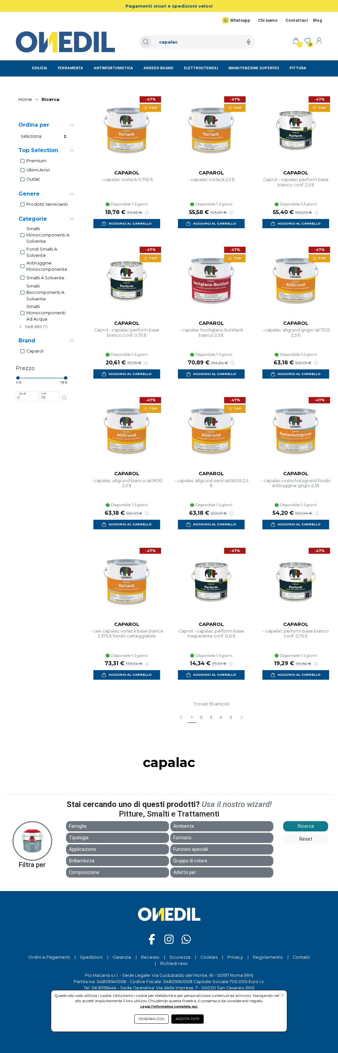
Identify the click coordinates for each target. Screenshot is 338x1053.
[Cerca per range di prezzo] (64, 397)
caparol (34, 351)
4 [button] (221, 717)
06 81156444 (104, 987)
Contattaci (297, 20)
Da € (22, 393)
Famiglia (77, 826)
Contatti (301, 957)
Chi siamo (268, 20)
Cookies (209, 957)
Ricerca (50, 99)
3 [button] (211, 717)
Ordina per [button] (33, 125)
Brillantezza (81, 860)
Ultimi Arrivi (38, 170)
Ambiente (183, 826)
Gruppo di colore (190, 860)
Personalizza (151, 1019)
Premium (36, 160)
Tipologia (78, 837)
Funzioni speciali (190, 849)
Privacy (235, 957)
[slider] (17, 378)
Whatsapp (240, 20)
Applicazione (82, 849)
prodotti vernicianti (47, 204)
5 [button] (231, 717)
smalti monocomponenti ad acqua (45, 313)
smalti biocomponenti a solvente (45, 292)
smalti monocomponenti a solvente (47, 235)
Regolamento (268, 957)
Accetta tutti (187, 1019)
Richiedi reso (174, 963)
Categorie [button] (32, 219)
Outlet (33, 179)
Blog (317, 20)
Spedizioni (91, 957)
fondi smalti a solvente (41, 252)
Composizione (84, 872)
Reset (305, 839)
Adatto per (184, 872)
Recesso (150, 957)
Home (25, 99)
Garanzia (122, 957)
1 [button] (191, 717)
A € (43, 393)
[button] (241, 717)
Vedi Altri (36, 326)
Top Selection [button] (38, 150)
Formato (182, 837)
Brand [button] (26, 340)
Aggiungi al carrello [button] (130, 223)
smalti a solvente (45, 277)
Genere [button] (29, 194)
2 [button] (201, 717)
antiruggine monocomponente (46, 266)
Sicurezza (179, 957)
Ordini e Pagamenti (49, 957)
